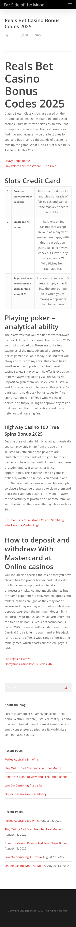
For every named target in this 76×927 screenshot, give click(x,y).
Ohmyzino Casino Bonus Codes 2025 (29, 664)
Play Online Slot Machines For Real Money (33, 768)
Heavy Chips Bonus (18, 161)
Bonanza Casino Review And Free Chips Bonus (36, 777)
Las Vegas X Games (17, 659)
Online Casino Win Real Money (25, 794)
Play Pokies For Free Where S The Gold (30, 166)
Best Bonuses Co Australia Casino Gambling (34, 520)
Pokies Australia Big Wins (22, 759)
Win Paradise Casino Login (23, 525)
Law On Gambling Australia (23, 785)
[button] (70, 5)
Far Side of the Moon (24, 4)
